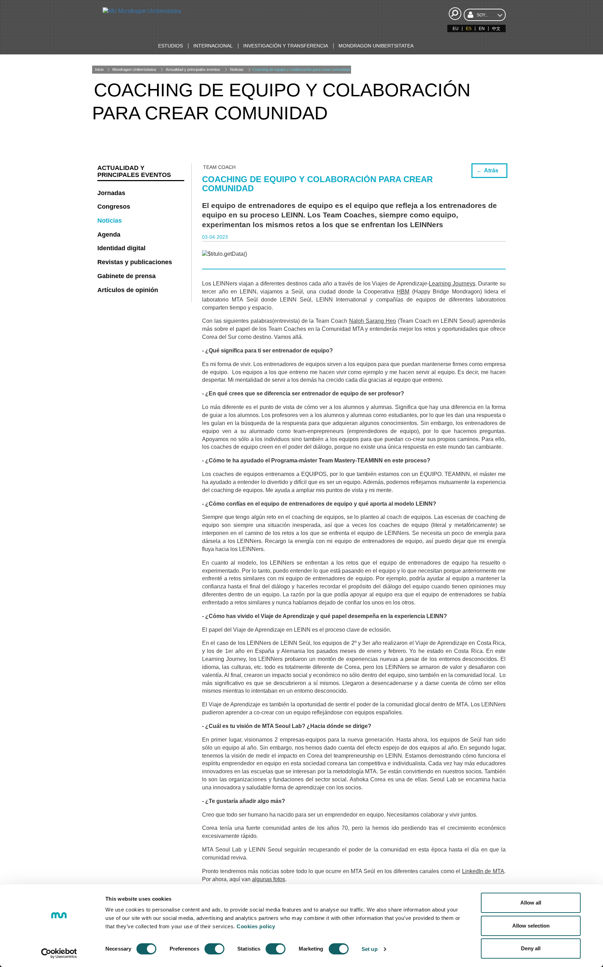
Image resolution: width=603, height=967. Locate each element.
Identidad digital (121, 248)
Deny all (531, 948)
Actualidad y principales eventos (193, 69)
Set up (370, 949)
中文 (496, 29)
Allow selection (531, 926)
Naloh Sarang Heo (372, 321)
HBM (403, 292)
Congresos (113, 206)
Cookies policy (256, 926)
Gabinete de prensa (126, 276)
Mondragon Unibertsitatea (134, 69)
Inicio (99, 69)
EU (456, 29)
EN (482, 29)
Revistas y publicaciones (134, 262)
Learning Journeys (452, 284)
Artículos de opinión (127, 290)
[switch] (214, 948)
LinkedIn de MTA (483, 871)
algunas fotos (268, 879)
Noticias (237, 69)
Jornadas (111, 192)
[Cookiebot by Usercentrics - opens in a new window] (59, 953)
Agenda (108, 234)
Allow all (530, 903)
